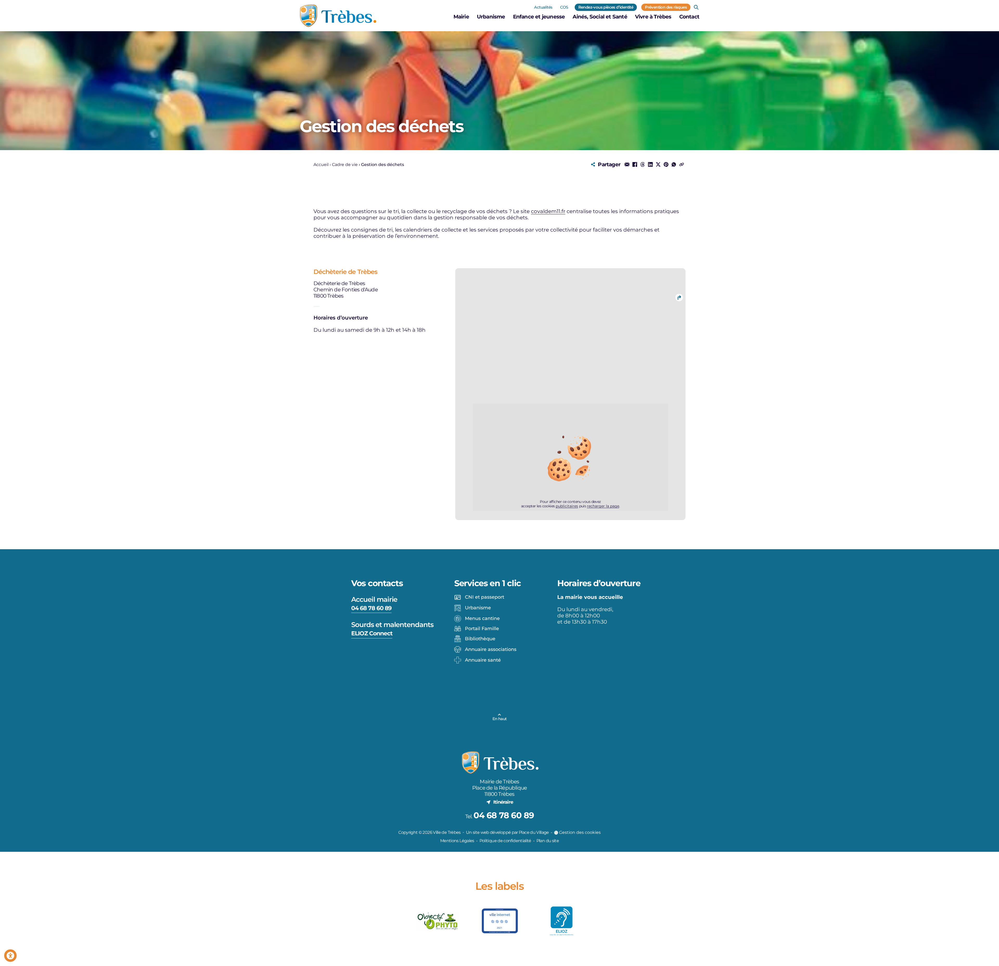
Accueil (321, 164)
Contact (689, 17)
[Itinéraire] (679, 297)
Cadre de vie (345, 164)
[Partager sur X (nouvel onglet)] (658, 164)
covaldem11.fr (548, 211)
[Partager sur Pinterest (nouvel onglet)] (666, 164)
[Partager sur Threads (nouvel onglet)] (642, 164)
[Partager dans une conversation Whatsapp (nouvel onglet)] (674, 164)
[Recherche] (696, 7)
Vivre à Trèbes (653, 17)
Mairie (461, 17)
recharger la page (603, 506)
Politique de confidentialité (505, 840)
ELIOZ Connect (371, 633)
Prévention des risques (666, 7)
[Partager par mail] (627, 164)
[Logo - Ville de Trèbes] (338, 15)
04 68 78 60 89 (371, 608)
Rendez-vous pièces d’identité (605, 7)
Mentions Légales (457, 840)
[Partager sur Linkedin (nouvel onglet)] (650, 164)
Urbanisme (491, 17)
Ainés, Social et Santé (600, 17)
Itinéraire (503, 802)
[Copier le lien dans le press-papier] (682, 164)
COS (564, 7)
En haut (499, 718)
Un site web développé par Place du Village (507, 832)
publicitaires (567, 506)
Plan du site (547, 840)
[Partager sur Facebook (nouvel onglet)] (635, 164)
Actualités (543, 7)
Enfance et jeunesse (539, 17)
